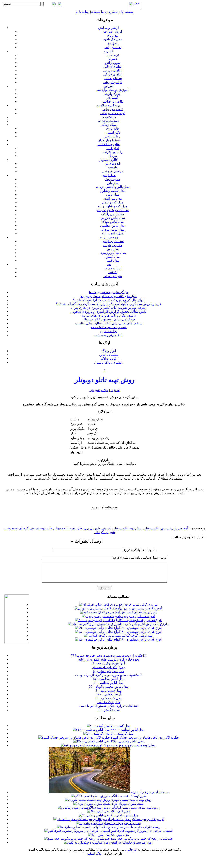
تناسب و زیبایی (113, 109)
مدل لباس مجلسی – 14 (109, 679)
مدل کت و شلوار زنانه (113, 206)
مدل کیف (112, 260)
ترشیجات (113, 55)
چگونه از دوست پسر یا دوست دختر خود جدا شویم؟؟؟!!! (108, 655)
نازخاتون (131, 849)
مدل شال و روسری (112, 252)
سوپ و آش (112, 62)
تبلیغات (95, 11)
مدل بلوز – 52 (119, 834)
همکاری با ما (109, 11)
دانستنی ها (109, 117)
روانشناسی (112, 136)
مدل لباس (109, 175)
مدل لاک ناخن (112, 39)
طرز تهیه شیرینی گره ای (35, 528)
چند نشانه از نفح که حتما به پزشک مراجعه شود (141, 838)
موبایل (112, 155)
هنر (108, 264)
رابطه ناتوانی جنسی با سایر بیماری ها (135, 827)
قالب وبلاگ (108, 358)
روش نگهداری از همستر (108, 667)
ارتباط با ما (83, 11)
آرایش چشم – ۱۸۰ (108, 694)
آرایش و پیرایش (108, 27)
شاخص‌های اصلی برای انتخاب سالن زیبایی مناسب (108, 323)
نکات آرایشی (112, 47)
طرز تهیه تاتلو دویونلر (68, 528)
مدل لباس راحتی (112, 214)
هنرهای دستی (112, 276)
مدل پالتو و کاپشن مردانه (113, 187)
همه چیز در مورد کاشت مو (109, 327)
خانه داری (112, 128)
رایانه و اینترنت (113, 152)
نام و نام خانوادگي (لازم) (140, 550)
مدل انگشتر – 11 (108, 710)
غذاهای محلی (113, 78)
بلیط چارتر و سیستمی (108, 335)
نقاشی (112, 272)
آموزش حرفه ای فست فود (138, 612)
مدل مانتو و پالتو (113, 233)
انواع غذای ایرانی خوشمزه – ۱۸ (141, 631)
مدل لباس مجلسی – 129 (127, 741)
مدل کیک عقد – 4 (108, 702)
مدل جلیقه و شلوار (112, 190)
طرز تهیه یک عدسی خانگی (128, 796)
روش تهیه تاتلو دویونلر (105, 380)
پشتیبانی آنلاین (108, 354)
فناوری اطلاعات (109, 144)
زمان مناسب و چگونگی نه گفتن (131, 842)
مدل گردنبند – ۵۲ (122, 733)
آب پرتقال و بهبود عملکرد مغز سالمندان (137, 819)
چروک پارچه (112, 93)
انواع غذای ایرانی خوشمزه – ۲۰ (141, 620)
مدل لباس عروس (113, 218)
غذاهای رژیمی (112, 70)
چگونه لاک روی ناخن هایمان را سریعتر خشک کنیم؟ (144, 737)
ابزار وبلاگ (109, 351)
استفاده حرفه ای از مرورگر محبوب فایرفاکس (141, 830)
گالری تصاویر (109, 159)
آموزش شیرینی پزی (174, 528)
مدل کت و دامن (112, 202)
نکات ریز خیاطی (113, 101)
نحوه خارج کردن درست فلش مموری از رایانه (108, 659)
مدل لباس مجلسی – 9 (109, 682)
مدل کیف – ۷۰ (120, 726)
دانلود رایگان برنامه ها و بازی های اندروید (108, 315)
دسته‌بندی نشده (108, 121)
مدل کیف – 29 (120, 811)
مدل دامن (112, 194)
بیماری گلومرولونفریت (125, 823)
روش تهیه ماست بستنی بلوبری (131, 799)
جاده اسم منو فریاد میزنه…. (149, 792)
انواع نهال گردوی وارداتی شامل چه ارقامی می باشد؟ (108, 300)
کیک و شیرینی (112, 82)
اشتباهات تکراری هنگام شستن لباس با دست (108, 706)
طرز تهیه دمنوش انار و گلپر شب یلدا (144, 624)
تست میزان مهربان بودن (127, 803)
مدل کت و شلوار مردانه (113, 210)
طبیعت (113, 167)
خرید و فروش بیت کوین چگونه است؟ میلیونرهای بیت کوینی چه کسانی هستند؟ (108, 304)
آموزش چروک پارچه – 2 (108, 663)
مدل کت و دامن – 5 (109, 698)
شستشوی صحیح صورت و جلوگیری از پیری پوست (108, 675)
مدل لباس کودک (113, 221)
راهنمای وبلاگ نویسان (108, 362)
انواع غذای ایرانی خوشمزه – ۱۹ (141, 627)
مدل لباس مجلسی (112, 225)
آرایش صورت (113, 31)
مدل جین (113, 249)
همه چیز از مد (108, 237)
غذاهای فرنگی (112, 74)
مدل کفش (113, 256)
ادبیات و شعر (112, 268)
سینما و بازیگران (109, 140)
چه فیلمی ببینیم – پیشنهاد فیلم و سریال (108, 319)
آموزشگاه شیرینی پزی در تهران (141, 608)
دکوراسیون (112, 132)
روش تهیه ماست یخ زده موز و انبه (133, 745)
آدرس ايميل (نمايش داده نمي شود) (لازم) (140, 557)
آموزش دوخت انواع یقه (112, 90)
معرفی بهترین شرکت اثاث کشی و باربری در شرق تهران (108, 307)
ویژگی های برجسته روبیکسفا (108, 292)
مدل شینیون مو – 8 (108, 690)
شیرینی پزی (92, 528)
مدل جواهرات (112, 245)
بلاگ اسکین (94, 853)
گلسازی (112, 97)
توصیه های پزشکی (112, 113)
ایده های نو (113, 163)
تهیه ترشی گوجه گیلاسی (136, 635)
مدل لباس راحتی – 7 (124, 815)
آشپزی (108, 51)
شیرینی (106, 528)
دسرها (112, 58)
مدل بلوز (113, 183)
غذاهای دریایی (112, 66)
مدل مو (113, 43)
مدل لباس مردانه (112, 229)
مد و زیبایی (112, 179)
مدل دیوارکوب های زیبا (108, 671)
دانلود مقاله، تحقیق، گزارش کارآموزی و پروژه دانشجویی (108, 311)
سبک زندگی (109, 124)
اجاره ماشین (108, 331)
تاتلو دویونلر (151, 528)
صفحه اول (126, 11)
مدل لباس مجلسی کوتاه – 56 (108, 686)
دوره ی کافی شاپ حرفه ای (139, 604)
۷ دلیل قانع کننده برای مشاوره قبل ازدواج (109, 296)
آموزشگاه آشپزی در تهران (137, 616)
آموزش (109, 86)
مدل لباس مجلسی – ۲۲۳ (127, 729)
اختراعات (112, 148)
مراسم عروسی (112, 171)
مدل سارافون (112, 198)
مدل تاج (112, 35)
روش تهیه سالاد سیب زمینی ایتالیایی (134, 807)
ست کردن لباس (113, 241)
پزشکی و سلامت (108, 105)
